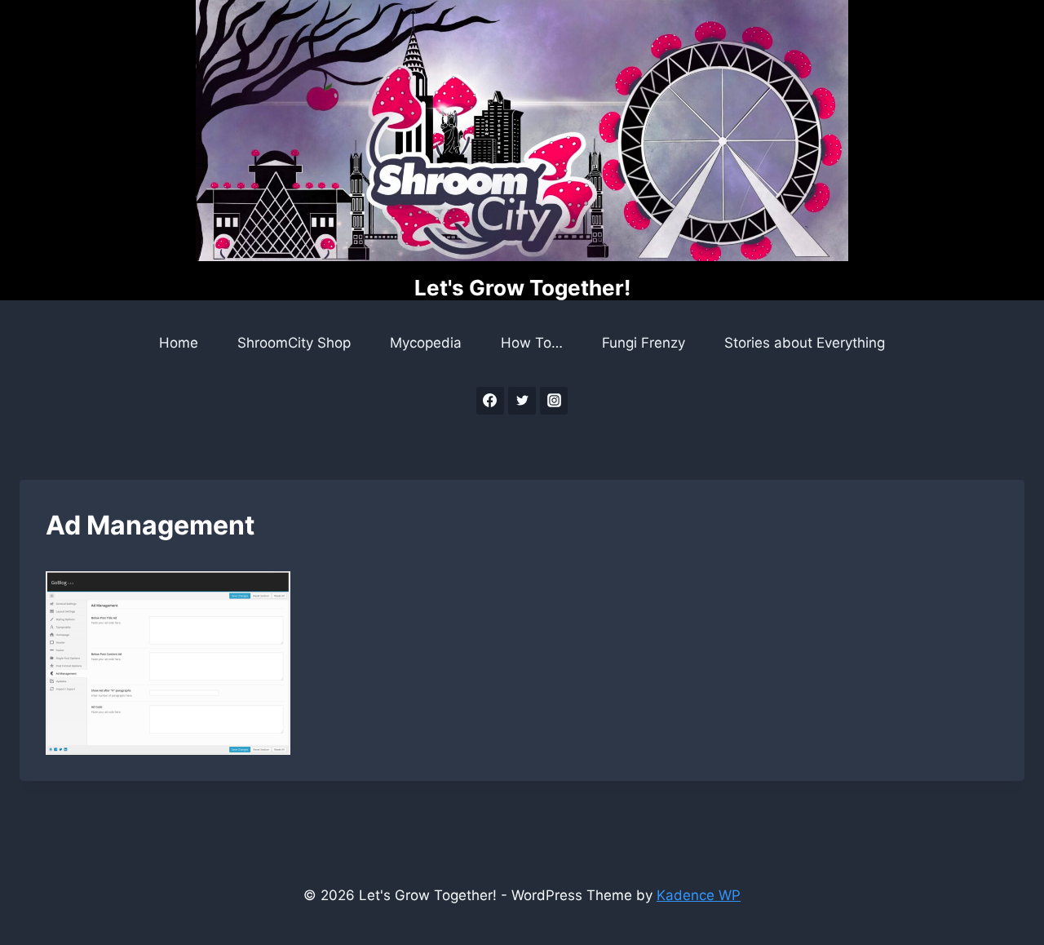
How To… (532, 343)
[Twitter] (522, 401)
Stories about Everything (804, 343)
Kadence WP (699, 895)
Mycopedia (426, 343)
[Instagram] (554, 401)
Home (178, 343)
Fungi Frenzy (643, 343)
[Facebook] (490, 401)
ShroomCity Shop (294, 343)
